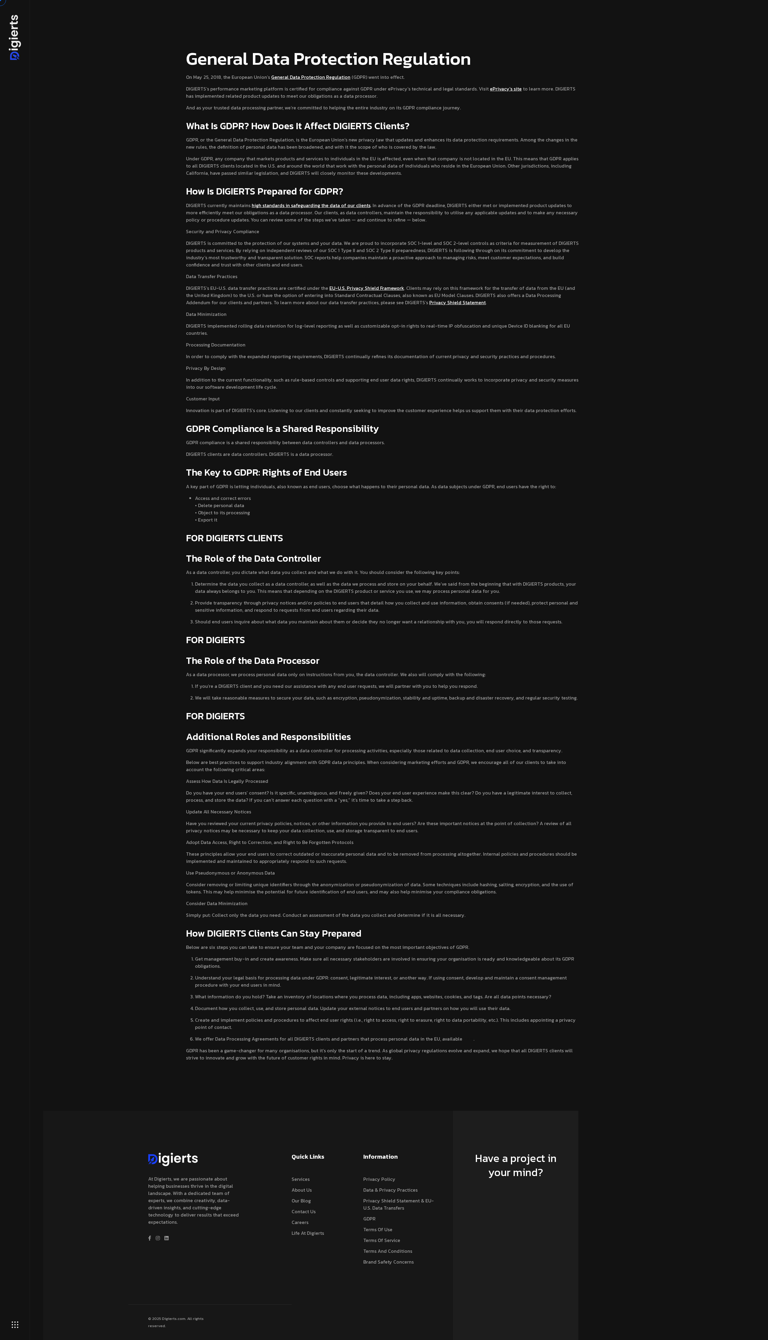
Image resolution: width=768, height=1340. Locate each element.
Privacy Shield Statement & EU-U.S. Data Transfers (398, 1204)
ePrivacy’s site (506, 88)
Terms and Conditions (387, 1251)
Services (301, 1179)
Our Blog (301, 1200)
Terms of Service (381, 1240)
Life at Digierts (308, 1233)
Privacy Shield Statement (457, 302)
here (468, 1038)
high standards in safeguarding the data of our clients (311, 205)
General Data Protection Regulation (310, 77)
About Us (302, 1189)
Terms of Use (377, 1229)
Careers (300, 1222)
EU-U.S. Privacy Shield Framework (366, 288)
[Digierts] (15, 36)
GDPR (369, 1218)
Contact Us (304, 1211)
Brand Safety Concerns (388, 1261)
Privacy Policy (379, 1179)
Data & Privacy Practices (390, 1189)
